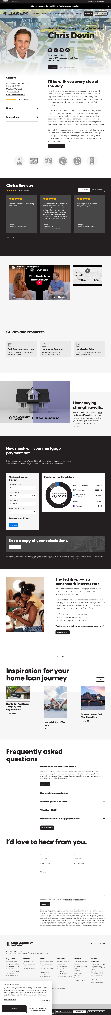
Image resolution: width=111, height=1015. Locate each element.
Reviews (25, 100)
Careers (76, 964)
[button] (22, 77)
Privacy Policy (68, 899)
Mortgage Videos (62, 971)
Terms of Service (79, 899)
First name (44, 855)
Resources (70, 13)
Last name (78, 855)
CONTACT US (45, 904)
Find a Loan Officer (79, 980)
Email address (45, 863)
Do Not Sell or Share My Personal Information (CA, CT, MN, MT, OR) (97, 973)
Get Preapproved (47, 827)
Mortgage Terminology (63, 969)
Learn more (45, 784)
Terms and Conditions (97, 982)
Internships (77, 970)
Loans (63, 13)
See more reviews (98, 190)
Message (43, 872)
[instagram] (56, 50)
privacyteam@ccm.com (94, 924)
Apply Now (88, 13)
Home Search (14, 1)
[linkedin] (61, 50)
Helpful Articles (61, 964)
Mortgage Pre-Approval (13, 966)
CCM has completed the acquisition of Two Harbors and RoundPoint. (55, 6)
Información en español (80, 983)
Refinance (44, 13)
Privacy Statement (10, 999)
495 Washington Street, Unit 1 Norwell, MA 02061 (18, 84)
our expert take (84, 626)
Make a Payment (101, 13)
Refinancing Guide (28, 961)
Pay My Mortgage (62, 973)
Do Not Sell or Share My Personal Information (38, 1009)
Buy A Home (36, 13)
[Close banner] (49, 984)
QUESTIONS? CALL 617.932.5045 (96, 1)
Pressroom (77, 975)
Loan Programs (44, 972)
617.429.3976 (17, 89)
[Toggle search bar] (106, 2)
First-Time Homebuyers (12, 969)
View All (100, 679)
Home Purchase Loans (12, 971)
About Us (78, 13)
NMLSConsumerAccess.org (64, 976)
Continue (14, 1008)
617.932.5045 (14, 92)
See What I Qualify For (67, 67)
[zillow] (67, 50)
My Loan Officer (54, 13)
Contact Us (77, 978)
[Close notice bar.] (109, 6)
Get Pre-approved (62, 632)
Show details (44, 1000)
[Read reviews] (11, 99)
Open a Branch (78, 973)
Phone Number (79, 863)
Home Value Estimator (63, 966)
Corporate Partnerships (80, 961)
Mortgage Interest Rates (12, 964)
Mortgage (5, 1)
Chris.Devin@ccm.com (15, 94)
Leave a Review (84, 190)
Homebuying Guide (11, 961)
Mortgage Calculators (63, 961)
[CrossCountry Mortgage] (15, 14)
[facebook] (50, 50)
